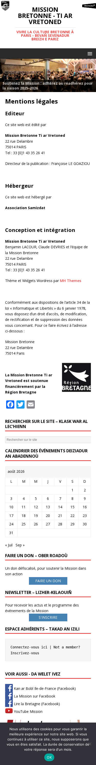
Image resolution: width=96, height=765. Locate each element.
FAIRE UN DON (48, 580)
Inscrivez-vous (24, 653)
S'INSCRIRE (48, 617)
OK (49, 757)
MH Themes (70, 280)
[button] (89, 53)
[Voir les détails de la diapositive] (48, 75)
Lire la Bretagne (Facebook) (36, 703)
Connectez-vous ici (28, 647)
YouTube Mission (27, 711)
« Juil (9, 545)
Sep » (20, 545)
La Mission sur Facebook (34, 696)
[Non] (89, 743)
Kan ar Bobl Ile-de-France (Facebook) (44, 688)
